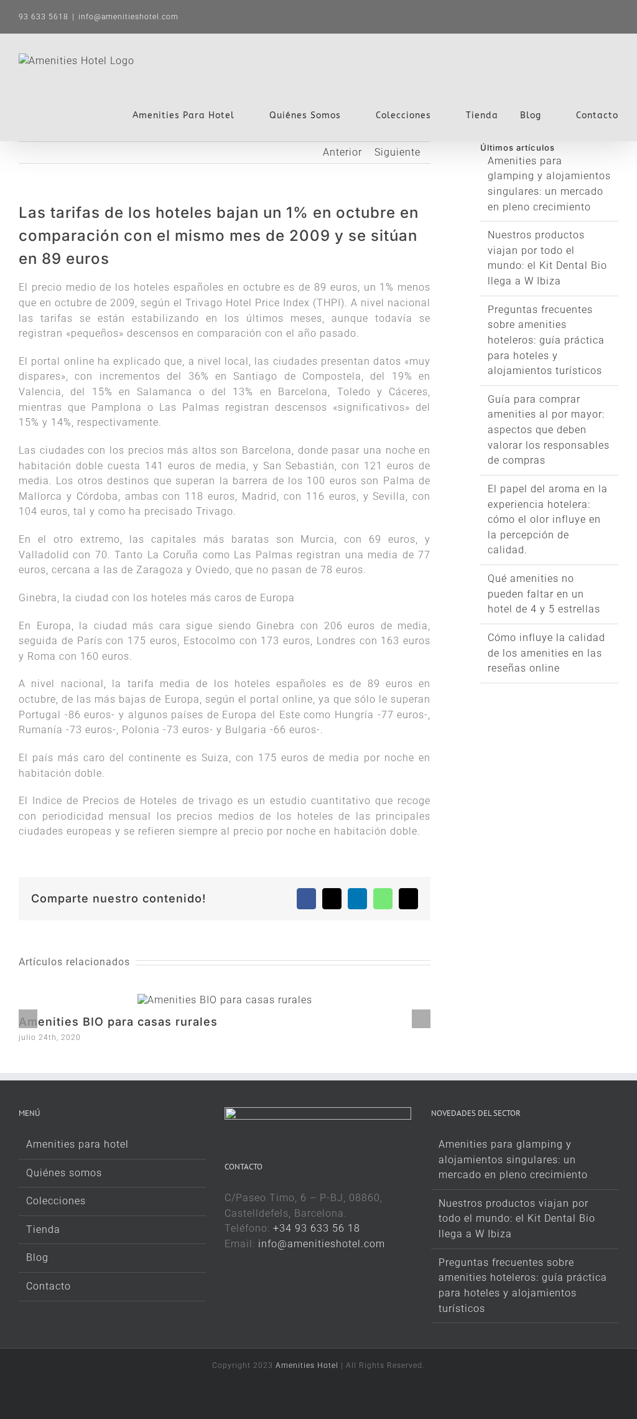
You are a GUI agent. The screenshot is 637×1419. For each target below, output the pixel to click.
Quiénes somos (64, 1173)
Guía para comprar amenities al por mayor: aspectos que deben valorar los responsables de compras (549, 430)
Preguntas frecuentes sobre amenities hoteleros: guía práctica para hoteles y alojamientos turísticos (546, 340)
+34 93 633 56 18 (316, 1228)
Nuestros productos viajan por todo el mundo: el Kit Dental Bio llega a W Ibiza (517, 1218)
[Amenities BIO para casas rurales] (224, 1000)
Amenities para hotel (77, 1144)
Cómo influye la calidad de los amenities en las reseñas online (546, 653)
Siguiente (397, 152)
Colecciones (56, 1201)
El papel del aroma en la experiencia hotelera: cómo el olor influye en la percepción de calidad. (548, 519)
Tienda (43, 1229)
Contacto (48, 1286)
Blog (37, 1257)
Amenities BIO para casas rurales (118, 1021)
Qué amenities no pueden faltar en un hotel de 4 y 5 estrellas (544, 594)
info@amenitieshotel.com (128, 16)
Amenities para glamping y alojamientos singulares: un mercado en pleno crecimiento (513, 1159)
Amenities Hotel (307, 1365)
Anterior (342, 152)
